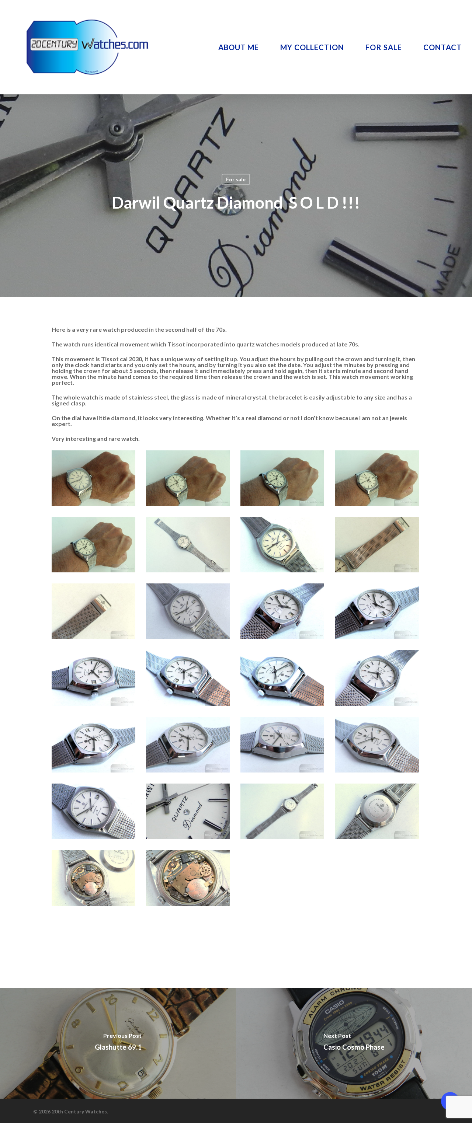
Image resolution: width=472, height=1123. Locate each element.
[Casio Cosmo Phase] (354, 1043)
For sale (236, 179)
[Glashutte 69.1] (118, 1043)
